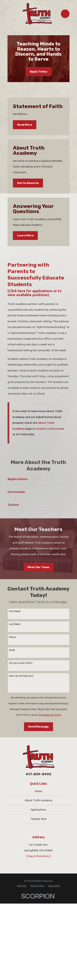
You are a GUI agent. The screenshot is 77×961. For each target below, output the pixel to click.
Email (12, 650)
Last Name (14, 624)
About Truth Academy (38, 800)
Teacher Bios (38, 818)
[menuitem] (21, 885)
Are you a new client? (21, 662)
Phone (12, 637)
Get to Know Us (28, 183)
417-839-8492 (38, 774)
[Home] (37, 14)
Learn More (25, 235)
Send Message (38, 726)
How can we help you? (21, 675)
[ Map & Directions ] (38, 856)
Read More (24, 124)
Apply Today (38, 71)
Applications (38, 809)
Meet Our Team (38, 567)
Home (38, 791)
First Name (15, 611)
